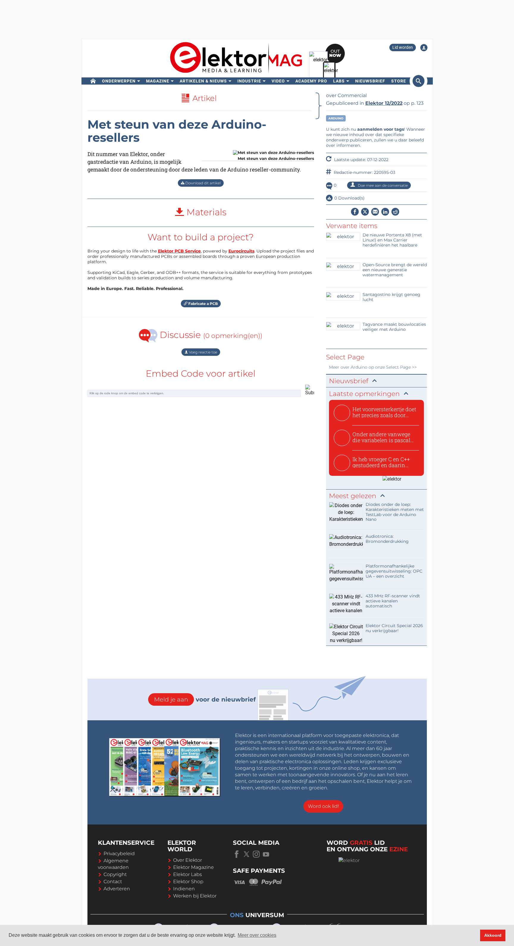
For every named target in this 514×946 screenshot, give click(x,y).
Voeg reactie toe (202, 352)
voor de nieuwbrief (205, 699)
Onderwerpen (119, 81)
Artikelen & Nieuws (203, 81)
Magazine (157, 81)
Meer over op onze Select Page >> (373, 367)
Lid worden (402, 47)
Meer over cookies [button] (257, 935)
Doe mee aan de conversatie (382, 185)
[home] (93, 81)
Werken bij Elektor (195, 896)
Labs (339, 81)
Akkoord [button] (493, 935)
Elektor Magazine (193, 867)
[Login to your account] (423, 47)
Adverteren (117, 889)
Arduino (335, 118)
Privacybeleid (119, 853)
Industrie (249, 81)
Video (278, 81)
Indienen (184, 889)
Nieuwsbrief (370, 81)
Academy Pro (311, 81)
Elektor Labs (187, 874)
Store (398, 81)
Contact (113, 881)
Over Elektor (187, 860)
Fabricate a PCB (202, 303)
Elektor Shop (188, 881)
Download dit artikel (202, 183)
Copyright (115, 874)
